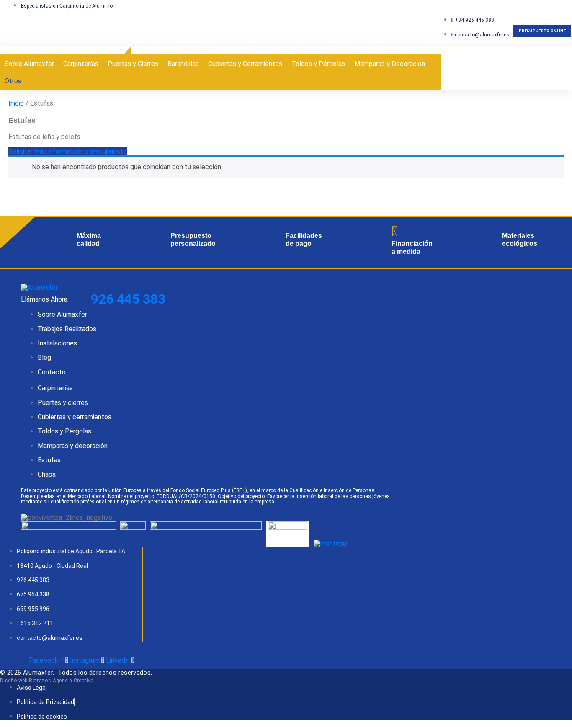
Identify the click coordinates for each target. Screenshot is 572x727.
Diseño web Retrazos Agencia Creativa (47, 680)
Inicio (16, 103)
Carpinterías (80, 64)
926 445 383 (128, 299)
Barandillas (183, 64)
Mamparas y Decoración (389, 64)
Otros (13, 81)
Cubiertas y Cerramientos (245, 64)
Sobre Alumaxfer (29, 64)
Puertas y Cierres (133, 64)
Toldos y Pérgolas (318, 64)
